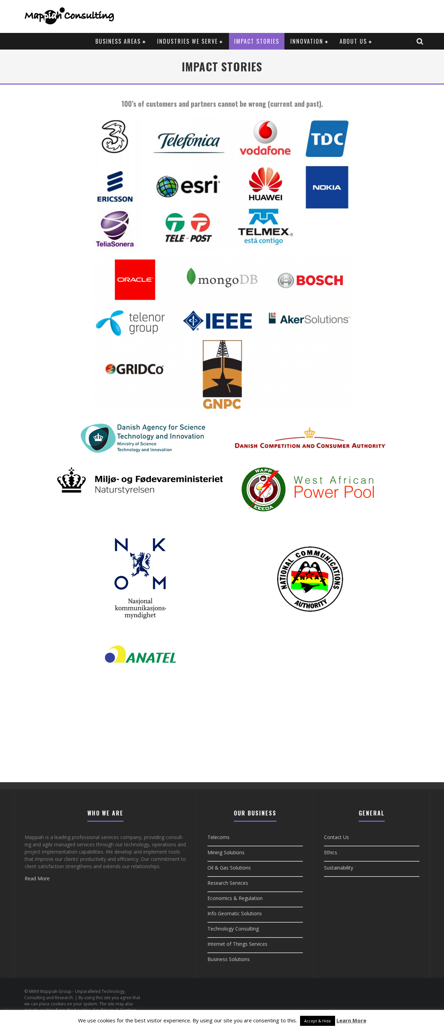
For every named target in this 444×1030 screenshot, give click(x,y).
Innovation (306, 41)
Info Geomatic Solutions (234, 913)
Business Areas (118, 41)
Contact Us (336, 837)
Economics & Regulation (235, 898)
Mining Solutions (226, 852)
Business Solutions (228, 959)
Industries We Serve (187, 41)
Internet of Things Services (237, 944)
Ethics (330, 852)
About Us (353, 41)
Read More (37, 878)
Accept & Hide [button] (317, 1020)
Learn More (351, 1020)
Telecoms (218, 837)
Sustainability (338, 867)
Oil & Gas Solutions (229, 867)
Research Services (227, 883)
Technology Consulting (233, 928)
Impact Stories (256, 41)
